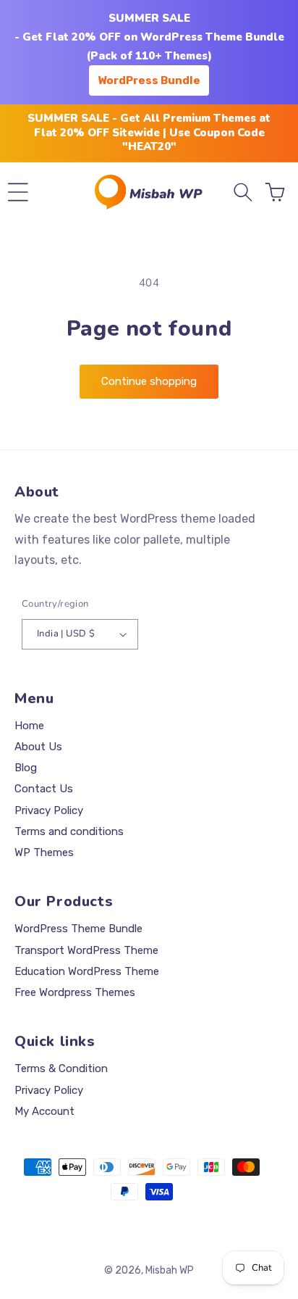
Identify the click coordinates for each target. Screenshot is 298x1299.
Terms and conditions (69, 831)
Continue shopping (149, 381)
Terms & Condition (61, 1068)
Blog (25, 767)
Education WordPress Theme (86, 971)
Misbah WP (169, 1270)
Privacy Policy (48, 810)
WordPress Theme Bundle (78, 928)
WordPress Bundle (149, 80)
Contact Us (43, 788)
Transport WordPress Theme (86, 950)
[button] (18, 192)
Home (29, 725)
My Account (44, 1111)
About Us (38, 746)
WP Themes (44, 852)
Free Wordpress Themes (74, 992)
